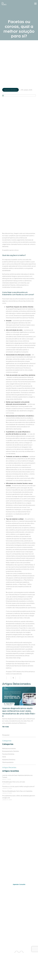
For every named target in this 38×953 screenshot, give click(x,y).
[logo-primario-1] (3, 3)
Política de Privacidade (19, 945)
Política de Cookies (19, 941)
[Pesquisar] (34, 735)
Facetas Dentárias (8, 754)
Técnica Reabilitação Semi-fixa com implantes (17, 791)
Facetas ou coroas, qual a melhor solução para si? (18, 786)
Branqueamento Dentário (10, 751)
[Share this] (9, 677)
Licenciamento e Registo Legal (19, 938)
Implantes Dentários (8, 759)
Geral (4, 757)
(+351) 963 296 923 (10, 924)
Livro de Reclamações (19, 948)
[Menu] (35, 3)
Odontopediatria (7, 762)
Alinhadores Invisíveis (9, 748)
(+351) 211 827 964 (9, 905)
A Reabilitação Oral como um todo (13, 782)
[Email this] (4, 677)
